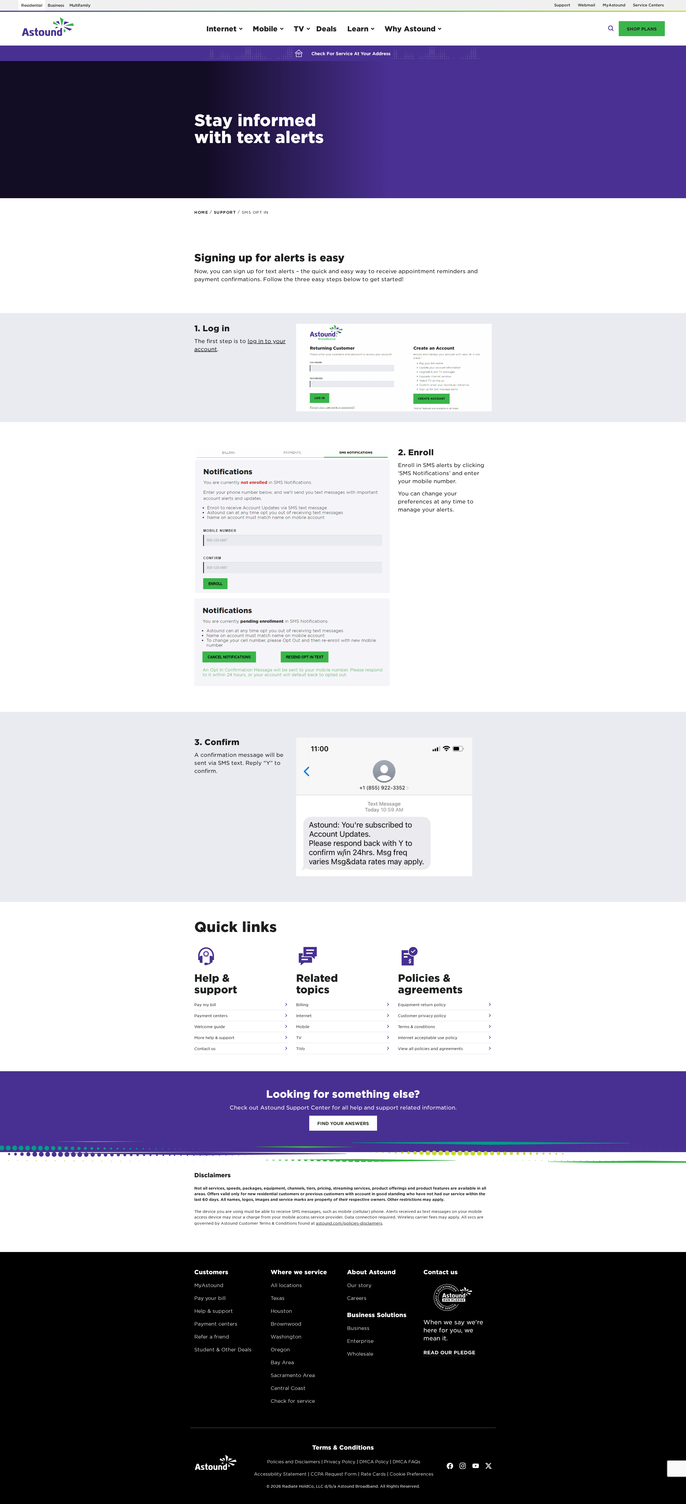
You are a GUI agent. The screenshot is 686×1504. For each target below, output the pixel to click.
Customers (211, 1271)
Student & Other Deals (223, 1349)
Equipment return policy (422, 1004)
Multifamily (80, 5)
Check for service (293, 1401)
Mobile (303, 1026)
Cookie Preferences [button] (411, 1473)
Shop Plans (642, 28)
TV (298, 1037)
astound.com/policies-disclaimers (349, 1223)
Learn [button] (357, 28)
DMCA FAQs (406, 1461)
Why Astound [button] (410, 28)
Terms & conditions (416, 1026)
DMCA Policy (374, 1461)
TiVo (300, 1048)
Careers (357, 1298)
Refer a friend (211, 1337)
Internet (304, 1015)
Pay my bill (205, 1004)
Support (562, 5)
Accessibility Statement (280, 1473)
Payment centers (211, 1015)
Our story (359, 1285)
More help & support (214, 1037)
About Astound (371, 1271)
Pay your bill (210, 1298)
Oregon (280, 1349)
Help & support (213, 1311)
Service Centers (648, 5)
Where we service (299, 1271)
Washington (286, 1337)
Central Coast (288, 1388)
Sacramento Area (293, 1375)
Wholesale (360, 1354)
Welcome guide (209, 1026)
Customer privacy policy (422, 1015)
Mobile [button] (265, 28)
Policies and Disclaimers (293, 1461)
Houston (281, 1311)
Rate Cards (373, 1473)
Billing (302, 1004)
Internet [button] (221, 28)
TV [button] (299, 28)
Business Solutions (377, 1314)
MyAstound (614, 5)
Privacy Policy (339, 1461)
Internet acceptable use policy (427, 1037)
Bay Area (282, 1362)
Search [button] (610, 28)
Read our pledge (449, 1352)
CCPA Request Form (334, 1473)
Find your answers (343, 1123)
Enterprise (360, 1341)
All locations (286, 1285)
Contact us (204, 1048)
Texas (278, 1298)
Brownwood (286, 1324)
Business (56, 5)
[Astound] (48, 28)
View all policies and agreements (430, 1048)
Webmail (586, 5)
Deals (326, 28)
